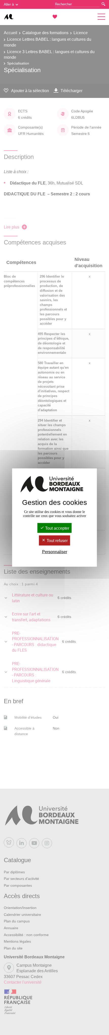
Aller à (9, 4)
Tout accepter (56, 528)
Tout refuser (57, 541)
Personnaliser (54, 551)
